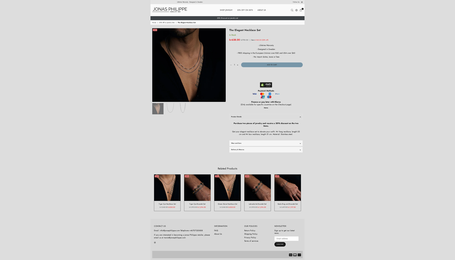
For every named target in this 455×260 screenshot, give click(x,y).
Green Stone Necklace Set (227, 204)
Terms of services (251, 241)
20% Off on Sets (245, 10)
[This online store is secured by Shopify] (266, 85)
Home (154, 23)
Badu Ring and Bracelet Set (288, 204)
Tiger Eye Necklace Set (167, 204)
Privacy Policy (250, 237)
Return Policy (249, 230)
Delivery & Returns (237, 150)
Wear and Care (236, 143)
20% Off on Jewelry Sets (167, 23)
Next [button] (224, 65)
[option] (227, 18)
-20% (156, 176)
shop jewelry (226, 10)
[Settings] (296, 10)
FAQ (216, 230)
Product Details (236, 117)
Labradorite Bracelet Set (257, 204)
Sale (155, 30)
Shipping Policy (250, 234)
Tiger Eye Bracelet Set (197, 204)
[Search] (292, 10)
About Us (261, 10)
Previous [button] (154, 65)
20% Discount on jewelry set (227, 18)
